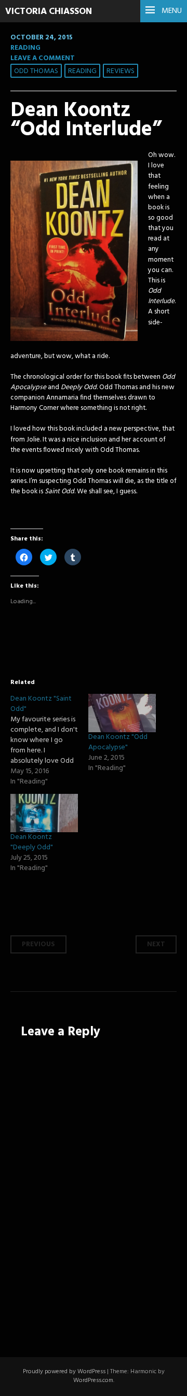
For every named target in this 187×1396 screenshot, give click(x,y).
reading (82, 71)
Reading (25, 47)
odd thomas (36, 71)
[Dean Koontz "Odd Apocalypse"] (122, 713)
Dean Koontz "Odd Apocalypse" (118, 742)
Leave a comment (42, 58)
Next (156, 944)
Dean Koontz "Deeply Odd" (31, 842)
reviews (120, 71)
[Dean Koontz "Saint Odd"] (49, 740)
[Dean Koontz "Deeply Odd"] (44, 813)
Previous (38, 944)
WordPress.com (93, 1380)
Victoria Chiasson (48, 11)
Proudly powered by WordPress (64, 1371)
